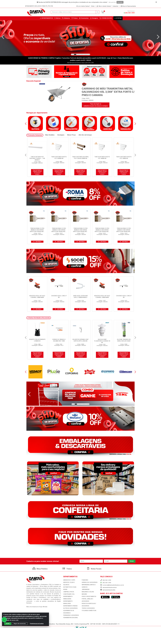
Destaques (60, 135)
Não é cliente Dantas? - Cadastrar (108, 6)
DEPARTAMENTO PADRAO (70, 606)
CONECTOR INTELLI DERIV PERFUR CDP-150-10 (102, 340)
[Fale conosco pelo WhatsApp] (4, 619)
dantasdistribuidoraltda (108, 590)
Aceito (7, 623)
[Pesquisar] (97, 12)
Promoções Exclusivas (35, 135)
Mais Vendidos (50, 135)
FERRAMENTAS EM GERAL (70, 617)
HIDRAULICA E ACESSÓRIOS (89, 582)
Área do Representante (129, 6)
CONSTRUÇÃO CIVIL (69, 594)
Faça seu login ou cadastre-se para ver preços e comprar (96, 105)
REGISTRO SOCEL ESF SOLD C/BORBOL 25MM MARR (37, 296)
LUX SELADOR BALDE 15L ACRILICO (124, 340)
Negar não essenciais (20, 623)
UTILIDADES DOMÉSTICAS (89, 610)
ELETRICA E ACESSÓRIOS (70, 608)
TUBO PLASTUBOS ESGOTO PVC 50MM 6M (37, 157)
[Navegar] (2, 37)
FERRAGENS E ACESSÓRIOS (71, 615)
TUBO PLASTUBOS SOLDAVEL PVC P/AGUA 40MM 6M (123, 157)
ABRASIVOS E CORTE (69, 580)
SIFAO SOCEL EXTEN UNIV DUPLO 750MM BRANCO (80, 296)
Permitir (120, 2)
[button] (71, 54)
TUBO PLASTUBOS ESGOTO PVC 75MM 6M (59, 157)
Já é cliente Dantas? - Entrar (86, 6)
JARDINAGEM (85, 589)
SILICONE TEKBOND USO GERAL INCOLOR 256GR (37, 340)
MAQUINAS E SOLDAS (88, 592)
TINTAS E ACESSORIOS (88, 608)
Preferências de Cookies (37, 623)
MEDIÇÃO (84, 594)
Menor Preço (71, 135)
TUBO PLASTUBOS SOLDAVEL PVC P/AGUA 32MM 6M (80, 157)
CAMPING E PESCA (68, 592)
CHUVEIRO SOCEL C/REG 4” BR (59, 296)
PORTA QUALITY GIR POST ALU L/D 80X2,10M (58, 340)
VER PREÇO (38, 241)
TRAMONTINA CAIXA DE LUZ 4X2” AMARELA (80, 340)
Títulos (69, 569)
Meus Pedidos (42, 569)
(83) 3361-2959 (130, 13)
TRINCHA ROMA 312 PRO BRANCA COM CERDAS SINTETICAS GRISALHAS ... (37, 230)
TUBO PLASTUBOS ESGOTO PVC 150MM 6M (102, 157)
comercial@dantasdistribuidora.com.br (113, 585)
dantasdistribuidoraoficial (109, 587)
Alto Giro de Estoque (85, 135)
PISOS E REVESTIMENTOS (89, 596)
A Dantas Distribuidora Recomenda (39, 318)
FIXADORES (85, 580)
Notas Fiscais (95, 569)
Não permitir (112, 2)
